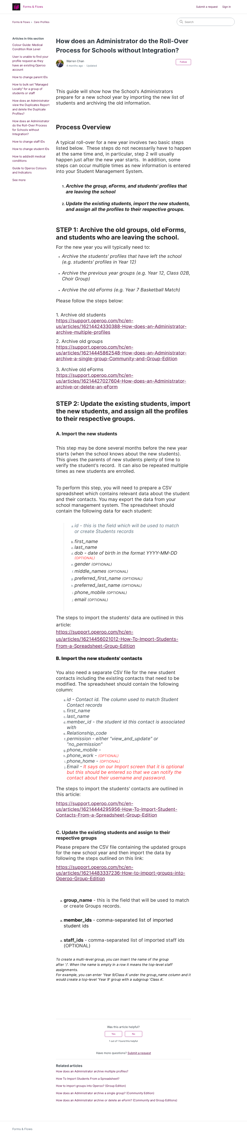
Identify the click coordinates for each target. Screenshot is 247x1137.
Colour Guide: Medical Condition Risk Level (27, 47)
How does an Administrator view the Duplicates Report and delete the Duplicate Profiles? (30, 107)
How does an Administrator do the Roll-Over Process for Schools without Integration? (30, 127)
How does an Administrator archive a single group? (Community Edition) (105, 1093)
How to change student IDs (30, 149)
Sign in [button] (226, 6)
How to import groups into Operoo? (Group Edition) (91, 1086)
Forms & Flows (21, 22)
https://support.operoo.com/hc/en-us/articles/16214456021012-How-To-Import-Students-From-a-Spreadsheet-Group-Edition (117, 639)
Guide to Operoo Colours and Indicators (29, 170)
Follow (183, 61)
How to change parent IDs (30, 77)
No (133, 1033)
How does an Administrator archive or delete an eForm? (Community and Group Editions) (116, 1100)
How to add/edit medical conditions (28, 159)
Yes (113, 1033)
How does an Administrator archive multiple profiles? (92, 1071)
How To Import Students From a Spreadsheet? (87, 1078)
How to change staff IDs (28, 141)
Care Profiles (41, 22)
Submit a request (207, 6)
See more (19, 180)
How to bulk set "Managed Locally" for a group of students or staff (30, 89)
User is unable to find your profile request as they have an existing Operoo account (30, 63)
